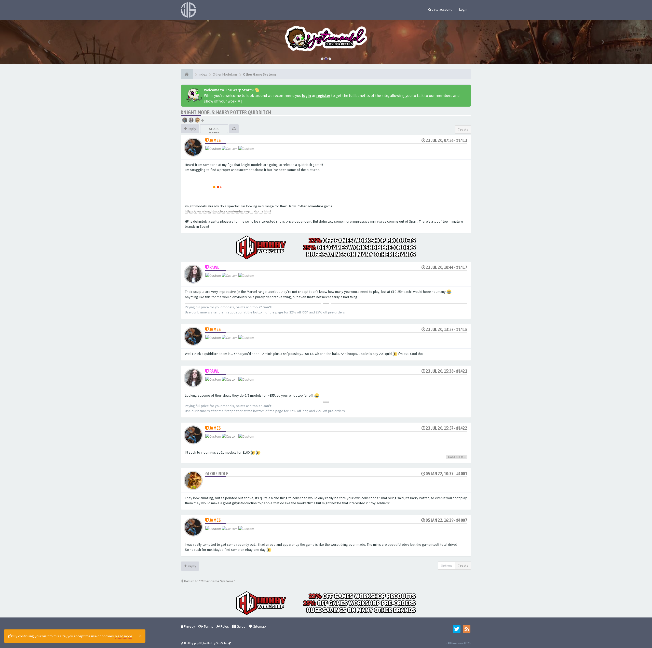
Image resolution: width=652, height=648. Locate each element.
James (215, 140)
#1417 (461, 267)
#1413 (461, 140)
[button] (49, 42)
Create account (440, 9)
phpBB (198, 643)
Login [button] (463, 9)
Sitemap (259, 626)
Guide (241, 626)
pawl (214, 267)
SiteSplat (222, 643)
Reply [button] (191, 128)
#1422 (461, 428)
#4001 (461, 473)
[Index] (187, 74)
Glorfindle (216, 473)
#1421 (461, 371)
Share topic (214, 131)
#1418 (461, 329)
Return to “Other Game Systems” (209, 581)
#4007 (461, 520)
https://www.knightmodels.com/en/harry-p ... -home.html (228, 211)
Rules (224, 626)
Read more (123, 636)
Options (446, 565)
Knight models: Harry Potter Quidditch (226, 112)
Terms (208, 626)
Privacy (189, 626)
